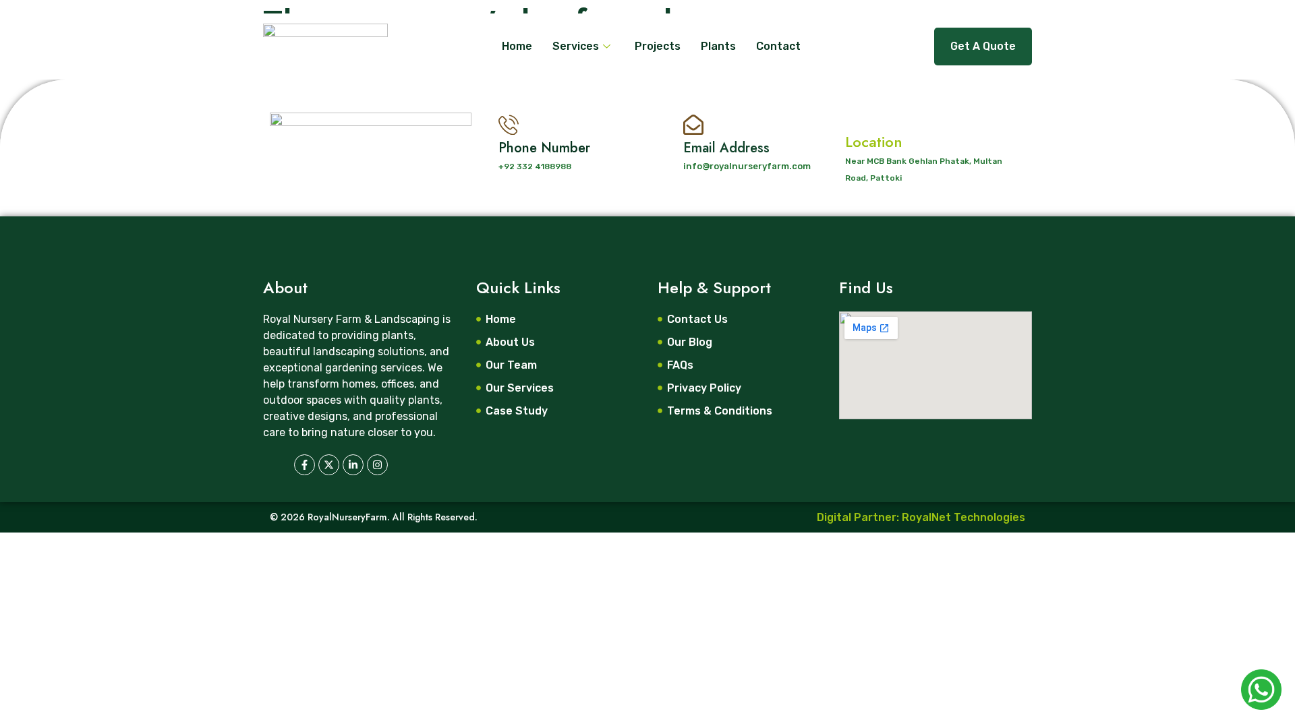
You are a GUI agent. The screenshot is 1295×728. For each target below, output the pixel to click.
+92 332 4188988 (534, 166)
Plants (718, 46)
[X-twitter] (328, 464)
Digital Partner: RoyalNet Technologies (921, 517)
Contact (778, 46)
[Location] (857, 115)
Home (517, 46)
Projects (658, 46)
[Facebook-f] (304, 464)
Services (575, 46)
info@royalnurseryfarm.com (747, 166)
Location (873, 141)
